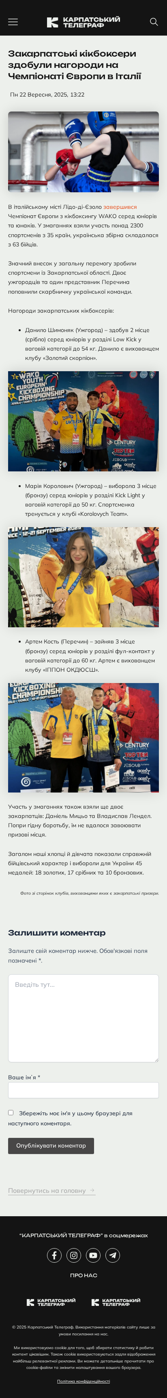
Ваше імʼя (24, 1077)
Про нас (83, 1275)
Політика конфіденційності (83, 1381)
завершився (120, 206)
